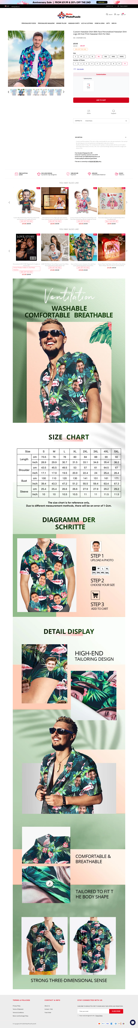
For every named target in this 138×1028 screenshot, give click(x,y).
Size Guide (80, 69)
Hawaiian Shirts (74, 23)
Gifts (108, 23)
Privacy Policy (16, 1006)
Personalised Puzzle (29, 23)
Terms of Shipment (18, 1009)
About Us (47, 1006)
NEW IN (114, 23)
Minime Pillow (61, 23)
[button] (12, 58)
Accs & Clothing (87, 23)
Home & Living (99, 23)
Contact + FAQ (49, 1009)
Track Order (123, 6)
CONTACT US (109, 6)
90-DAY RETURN (93, 161)
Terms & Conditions (18, 1012)
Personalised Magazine (46, 23)
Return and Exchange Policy (20, 1016)
